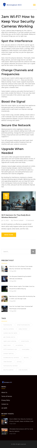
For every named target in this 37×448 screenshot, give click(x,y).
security (26, 357)
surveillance (19, 345)
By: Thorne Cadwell (17, 220)
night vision (7, 345)
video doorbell (7, 361)
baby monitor (23, 329)
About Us (4, 392)
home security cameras (10, 365)
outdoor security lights (10, 333)
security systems (8, 369)
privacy (19, 361)
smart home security (23, 324)
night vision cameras (9, 341)
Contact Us (4, 404)
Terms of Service (6, 396)
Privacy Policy (5, 400)
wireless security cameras (11, 357)
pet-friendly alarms (9, 337)
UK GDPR (4, 408)
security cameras (8, 329)
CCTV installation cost (10, 349)
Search (33, 251)
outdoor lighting (8, 353)
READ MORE (8, 235)
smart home (25, 341)
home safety (25, 349)
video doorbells (23, 369)
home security (7, 324)
